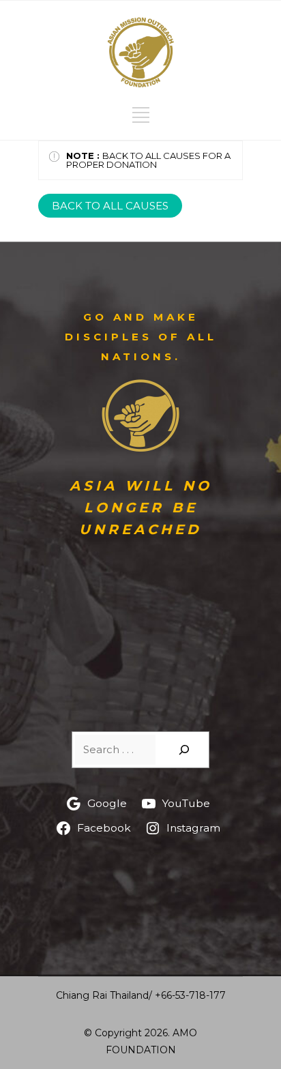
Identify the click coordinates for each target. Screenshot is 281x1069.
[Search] (184, 750)
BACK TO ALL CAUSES (110, 205)
